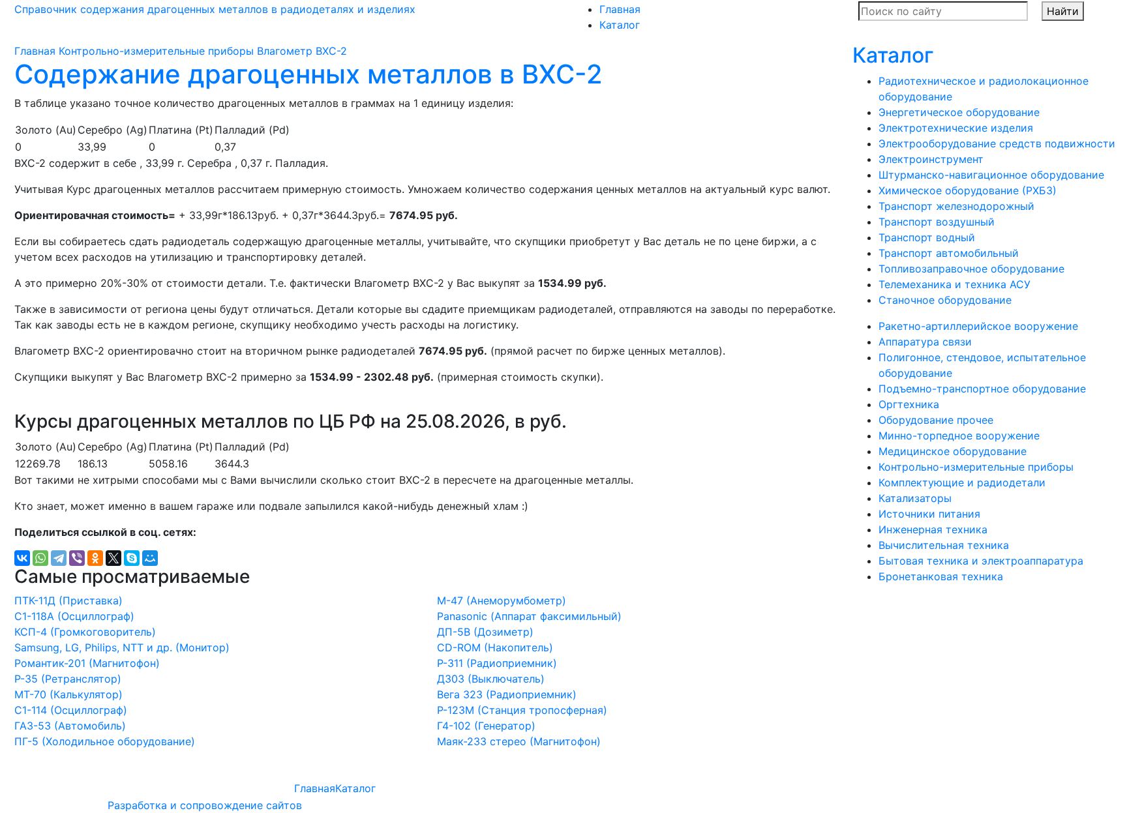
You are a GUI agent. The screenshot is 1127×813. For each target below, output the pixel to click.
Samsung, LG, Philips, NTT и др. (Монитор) (122, 647)
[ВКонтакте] (22, 558)
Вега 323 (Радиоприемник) (507, 694)
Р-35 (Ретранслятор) (67, 678)
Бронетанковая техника (941, 576)
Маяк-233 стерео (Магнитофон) (519, 741)
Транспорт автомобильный (949, 252)
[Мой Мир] (150, 558)
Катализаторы (915, 498)
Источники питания (929, 513)
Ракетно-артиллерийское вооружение (978, 326)
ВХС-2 (331, 50)
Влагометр (284, 50)
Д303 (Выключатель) (491, 678)
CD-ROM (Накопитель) (495, 647)
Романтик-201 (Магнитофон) (87, 663)
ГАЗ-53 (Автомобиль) (70, 725)
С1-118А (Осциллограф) (74, 616)
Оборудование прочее (936, 419)
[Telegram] (59, 558)
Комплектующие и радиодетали (962, 482)
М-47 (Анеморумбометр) (501, 600)
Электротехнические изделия (956, 127)
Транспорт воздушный (937, 221)
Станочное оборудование (945, 299)
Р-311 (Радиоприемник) (497, 663)
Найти (1063, 11)
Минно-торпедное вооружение (959, 435)
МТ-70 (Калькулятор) (68, 694)
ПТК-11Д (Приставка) (68, 600)
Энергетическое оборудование (959, 112)
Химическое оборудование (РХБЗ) (968, 190)
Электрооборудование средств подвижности (997, 143)
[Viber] (77, 558)
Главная (619, 9)
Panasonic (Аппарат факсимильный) (529, 616)
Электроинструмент (931, 159)
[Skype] (132, 558)
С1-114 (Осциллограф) (70, 710)
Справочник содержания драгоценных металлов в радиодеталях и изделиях (214, 9)
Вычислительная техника (944, 545)
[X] (113, 558)
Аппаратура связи (925, 341)
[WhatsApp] (40, 558)
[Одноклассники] (95, 558)
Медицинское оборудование (953, 451)
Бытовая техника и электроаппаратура (981, 560)
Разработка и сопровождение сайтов (205, 805)
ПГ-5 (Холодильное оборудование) (104, 741)
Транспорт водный (927, 237)
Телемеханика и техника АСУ (954, 284)
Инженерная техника (933, 529)
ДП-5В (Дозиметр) (485, 631)
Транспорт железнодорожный (956, 206)
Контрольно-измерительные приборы (156, 50)
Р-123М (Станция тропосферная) (522, 710)
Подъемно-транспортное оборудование (982, 388)
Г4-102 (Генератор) (486, 725)
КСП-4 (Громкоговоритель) (85, 631)
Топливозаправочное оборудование (971, 268)
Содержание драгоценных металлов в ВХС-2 (308, 74)
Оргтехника (909, 404)
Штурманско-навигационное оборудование (991, 174)
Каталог (619, 24)
